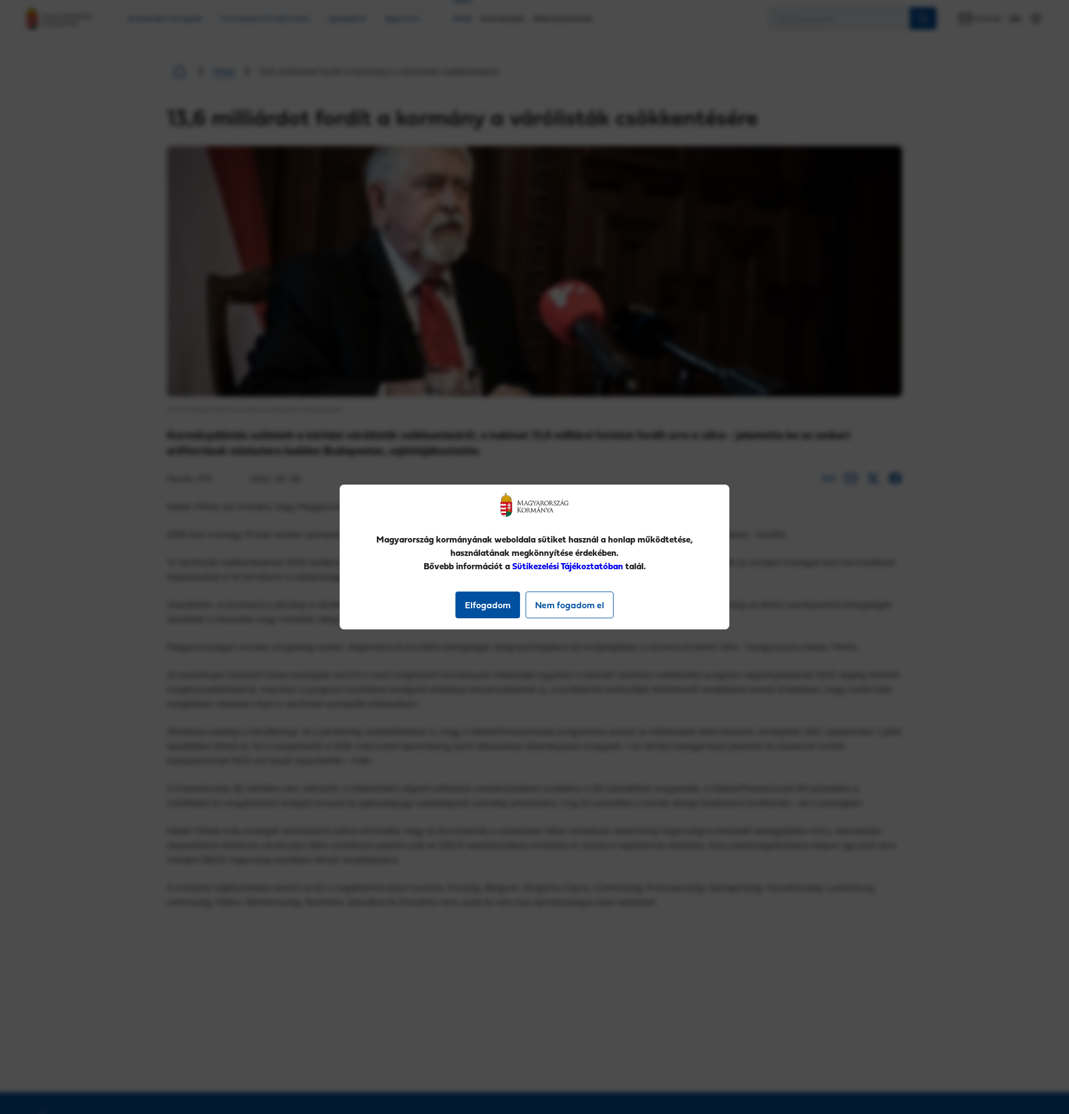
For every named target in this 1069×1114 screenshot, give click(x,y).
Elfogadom (488, 605)
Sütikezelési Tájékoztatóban (567, 566)
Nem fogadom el (569, 605)
